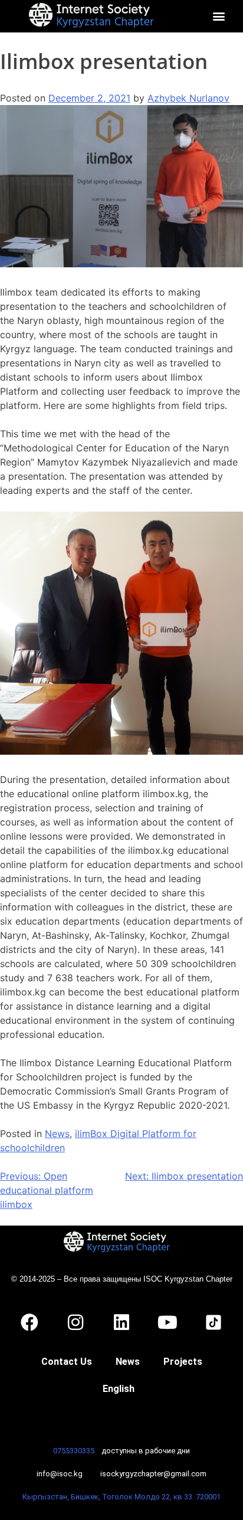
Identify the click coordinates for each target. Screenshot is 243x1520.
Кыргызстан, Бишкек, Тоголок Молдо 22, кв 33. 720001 (121, 1496)
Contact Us (66, 1361)
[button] (218, 16)
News (57, 1133)
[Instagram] (75, 1322)
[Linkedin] (121, 1322)
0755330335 (73, 1450)
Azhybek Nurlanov (188, 98)
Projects (182, 1361)
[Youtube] (167, 1322)
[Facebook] (29, 1322)
